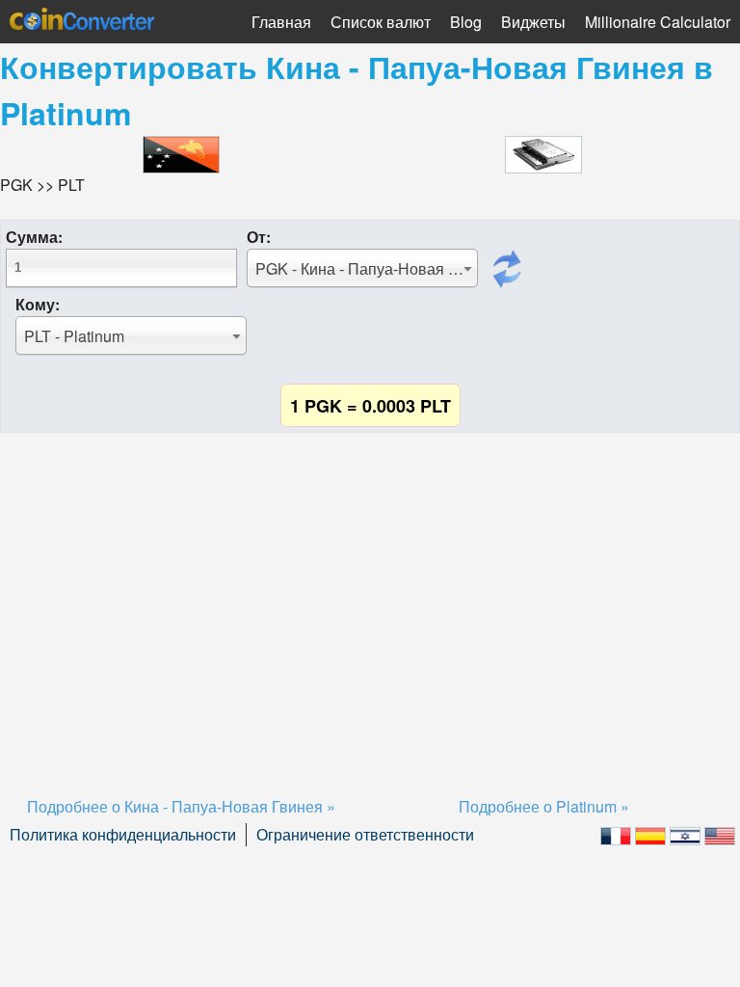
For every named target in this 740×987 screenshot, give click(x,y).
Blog (466, 22)
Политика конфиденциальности (123, 834)
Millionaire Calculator (657, 22)
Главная (281, 22)
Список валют (380, 22)
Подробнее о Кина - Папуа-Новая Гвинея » (181, 806)
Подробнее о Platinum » (544, 806)
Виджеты (533, 22)
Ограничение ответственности (365, 834)
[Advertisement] (370, 591)
